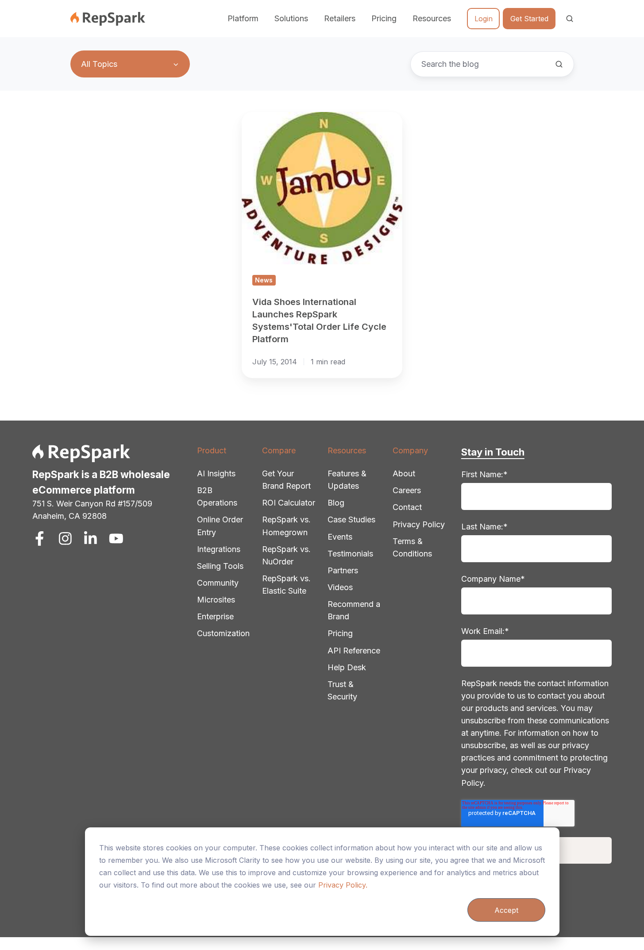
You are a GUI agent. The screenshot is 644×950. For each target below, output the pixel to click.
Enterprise (215, 616)
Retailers (339, 18)
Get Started (529, 18)
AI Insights (216, 473)
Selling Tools (220, 566)
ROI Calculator (288, 502)
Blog (336, 502)
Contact (407, 507)
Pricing (384, 18)
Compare (279, 450)
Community (218, 582)
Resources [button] (432, 18)
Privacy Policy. (342, 884)
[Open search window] (569, 18)
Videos (340, 587)
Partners (343, 570)
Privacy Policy (419, 524)
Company (410, 450)
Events (340, 536)
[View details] (39, 538)
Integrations (218, 549)
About (404, 473)
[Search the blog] (559, 64)
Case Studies (351, 519)
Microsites (216, 599)
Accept (506, 910)
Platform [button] (243, 18)
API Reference (354, 650)
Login (483, 18)
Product (211, 450)
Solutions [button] (291, 18)
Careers (407, 490)
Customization (223, 633)
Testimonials (350, 553)
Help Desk (347, 667)
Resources (347, 450)
